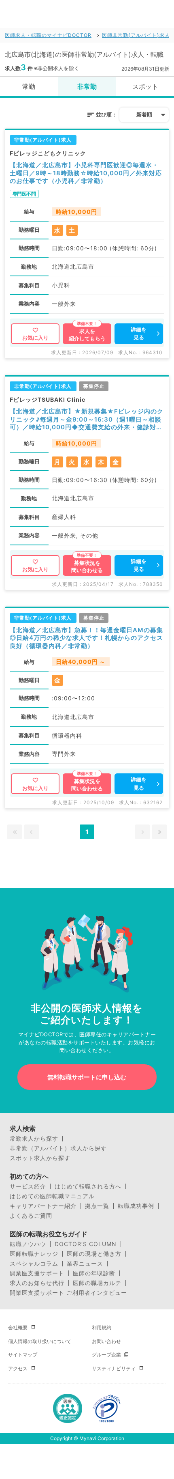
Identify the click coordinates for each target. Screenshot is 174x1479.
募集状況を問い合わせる (87, 566)
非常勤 (87, 86)
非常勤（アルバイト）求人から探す (58, 1148)
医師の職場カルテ (97, 1283)
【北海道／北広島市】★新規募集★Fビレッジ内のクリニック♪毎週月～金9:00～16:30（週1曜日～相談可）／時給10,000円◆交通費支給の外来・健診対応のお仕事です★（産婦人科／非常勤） (86, 419)
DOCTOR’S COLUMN (86, 1244)
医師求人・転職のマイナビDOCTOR (48, 35)
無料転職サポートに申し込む (86, 1077)
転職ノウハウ (28, 1244)
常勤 (28, 86)
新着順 (144, 114)
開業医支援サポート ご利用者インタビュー (68, 1293)
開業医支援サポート (37, 1273)
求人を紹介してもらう (87, 335)
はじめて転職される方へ (88, 1186)
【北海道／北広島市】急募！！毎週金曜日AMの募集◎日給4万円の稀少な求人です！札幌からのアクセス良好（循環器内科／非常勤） (86, 638)
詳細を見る (138, 333)
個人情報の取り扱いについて (39, 1341)
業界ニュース (85, 1263)
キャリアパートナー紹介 (43, 1206)
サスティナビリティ (114, 1368)
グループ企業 (106, 1355)
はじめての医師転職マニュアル (52, 1196)
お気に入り (35, 337)
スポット (145, 86)
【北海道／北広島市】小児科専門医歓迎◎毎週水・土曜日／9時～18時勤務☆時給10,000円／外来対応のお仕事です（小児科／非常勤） (86, 173)
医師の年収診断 (94, 1273)
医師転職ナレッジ (34, 1254)
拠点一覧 (97, 1206)
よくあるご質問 (31, 1216)
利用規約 (101, 1327)
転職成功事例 (136, 1206)
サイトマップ (22, 1355)
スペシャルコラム (34, 1263)
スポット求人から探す (40, 1158)
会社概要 (18, 1327)
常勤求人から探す (34, 1138)
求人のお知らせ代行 (37, 1283)
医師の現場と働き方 (94, 1254)
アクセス (18, 1368)
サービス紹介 (28, 1186)
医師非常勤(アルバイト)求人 (136, 35)
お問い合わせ (106, 1341)
